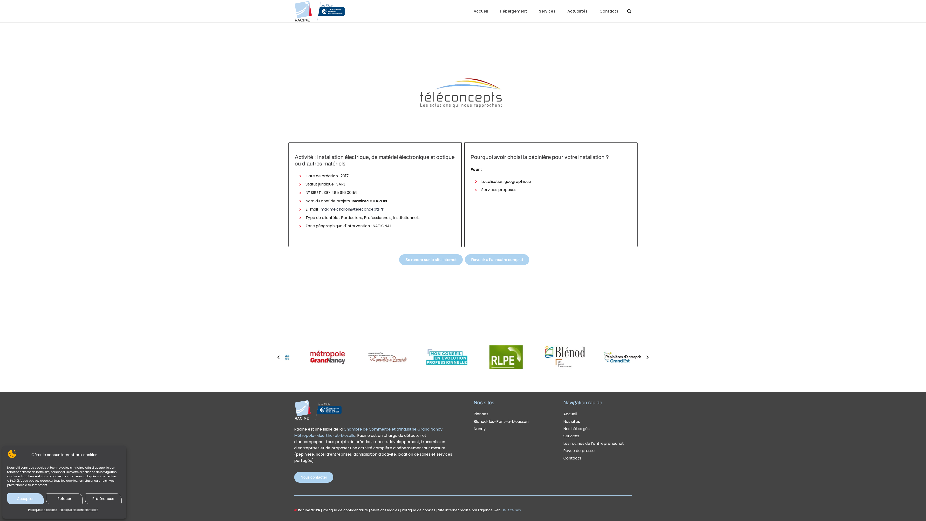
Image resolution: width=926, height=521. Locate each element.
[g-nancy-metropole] (304, 357)
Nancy (480, 429)
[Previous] (278, 357)
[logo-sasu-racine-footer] (318, 410)
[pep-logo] (600, 357)
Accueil (570, 414)
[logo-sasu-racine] (319, 11)
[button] (530, 11)
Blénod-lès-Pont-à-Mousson (501, 421)
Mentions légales (385, 510)
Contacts (572, 458)
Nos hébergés (576, 429)
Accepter (25, 498)
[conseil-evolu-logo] (423, 357)
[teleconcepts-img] (463, 94)
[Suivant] (647, 357)
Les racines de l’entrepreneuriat (593, 443)
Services (571, 436)
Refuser (64, 498)
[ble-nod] (541, 357)
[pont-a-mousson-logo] (482, 357)
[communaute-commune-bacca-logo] (364, 357)
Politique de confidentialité (79, 510)
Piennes (481, 414)
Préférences (103, 498)
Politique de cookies (42, 510)
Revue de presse (579, 450)
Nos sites (571, 421)
